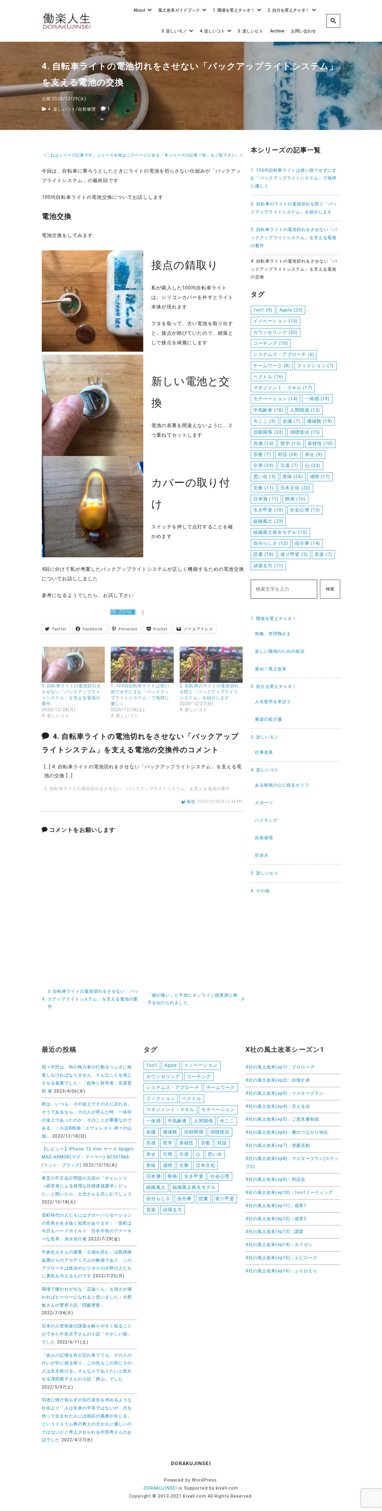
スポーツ (264, 802)
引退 (289, 465)
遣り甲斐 (294, 554)
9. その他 (260, 890)
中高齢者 (268, 410)
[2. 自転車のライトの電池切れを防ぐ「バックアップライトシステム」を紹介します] (211, 665)
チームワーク (271, 365)
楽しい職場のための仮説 (279, 651)
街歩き (261, 855)
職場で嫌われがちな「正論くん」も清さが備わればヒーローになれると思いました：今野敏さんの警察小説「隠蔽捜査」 (87, 1297)
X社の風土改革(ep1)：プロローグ (280, 1067)
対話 (288, 454)
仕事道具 (264, 752)
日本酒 (265, 499)
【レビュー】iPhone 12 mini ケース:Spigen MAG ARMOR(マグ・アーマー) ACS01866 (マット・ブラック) (88, 1157)
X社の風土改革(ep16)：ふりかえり (281, 1270)
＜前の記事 (123, 612)
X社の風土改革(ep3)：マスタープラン (285, 1093)
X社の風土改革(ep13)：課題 (275, 1231)
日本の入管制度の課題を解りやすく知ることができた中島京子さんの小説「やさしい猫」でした (87, 1334)
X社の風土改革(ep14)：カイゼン (279, 1244)
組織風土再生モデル (280, 532)
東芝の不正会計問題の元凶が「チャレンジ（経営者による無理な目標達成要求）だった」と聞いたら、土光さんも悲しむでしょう (87, 1186)
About (139, 10)
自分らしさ (270, 543)
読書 (263, 554)
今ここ (264, 421)
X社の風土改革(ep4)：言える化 (278, 1106)
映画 (295, 499)
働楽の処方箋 (268, 719)
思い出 (264, 476)
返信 (191, 801)
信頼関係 (268, 432)
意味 (293, 476)
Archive (277, 31)
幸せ (314, 454)
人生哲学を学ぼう (273, 701)
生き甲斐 (268, 510)
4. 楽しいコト (212, 31)
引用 (263, 465)
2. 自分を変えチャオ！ (289, 10)
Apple (291, 310)
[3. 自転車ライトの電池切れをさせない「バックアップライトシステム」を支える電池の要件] (73, 665)
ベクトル (268, 376)
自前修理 (87, 109)
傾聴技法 (305, 432)
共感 (263, 443)
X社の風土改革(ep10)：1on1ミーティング (289, 1192)
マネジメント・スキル (282, 387)
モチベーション (275, 398)
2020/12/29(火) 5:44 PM (220, 802)
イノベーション (275, 321)
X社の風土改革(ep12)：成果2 (276, 1218)
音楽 (323, 554)
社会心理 (305, 510)
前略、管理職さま (273, 633)
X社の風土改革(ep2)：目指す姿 (278, 1080)
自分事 (307, 543)
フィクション (315, 365)
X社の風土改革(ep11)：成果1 (276, 1205)
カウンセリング (275, 332)
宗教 (262, 454)
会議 (291, 421)
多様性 (320, 443)
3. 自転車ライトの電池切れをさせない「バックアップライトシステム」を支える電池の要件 (137, 788)
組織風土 (268, 521)
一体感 (317, 398)
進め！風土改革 (270, 668)
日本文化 (295, 488)
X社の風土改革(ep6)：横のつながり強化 (287, 1132)
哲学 (291, 443)
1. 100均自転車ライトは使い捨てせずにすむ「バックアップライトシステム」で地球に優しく (294, 178)
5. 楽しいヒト (250, 31)
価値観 (319, 421)
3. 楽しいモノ (174, 31)
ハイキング (266, 820)
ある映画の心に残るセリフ (282, 785)
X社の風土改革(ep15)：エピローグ (281, 1257)
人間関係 (305, 410)
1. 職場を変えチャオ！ (234, 10)
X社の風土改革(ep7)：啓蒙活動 (278, 1145)
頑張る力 (268, 565)
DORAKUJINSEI (160, 1488)
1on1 (262, 310)
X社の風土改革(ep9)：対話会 (276, 1179)
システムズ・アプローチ (283, 354)
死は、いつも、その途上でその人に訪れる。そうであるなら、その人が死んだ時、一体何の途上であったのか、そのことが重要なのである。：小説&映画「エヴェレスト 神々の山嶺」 (87, 1120)
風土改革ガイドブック (179, 10)
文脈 (263, 488)
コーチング (270, 343)
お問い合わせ (303, 31)
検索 (330, 589)
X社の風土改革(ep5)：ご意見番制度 (282, 1119)
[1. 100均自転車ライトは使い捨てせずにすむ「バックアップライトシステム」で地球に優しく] (142, 665)
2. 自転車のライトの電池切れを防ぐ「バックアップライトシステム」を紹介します (209, 691)
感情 (320, 476)
